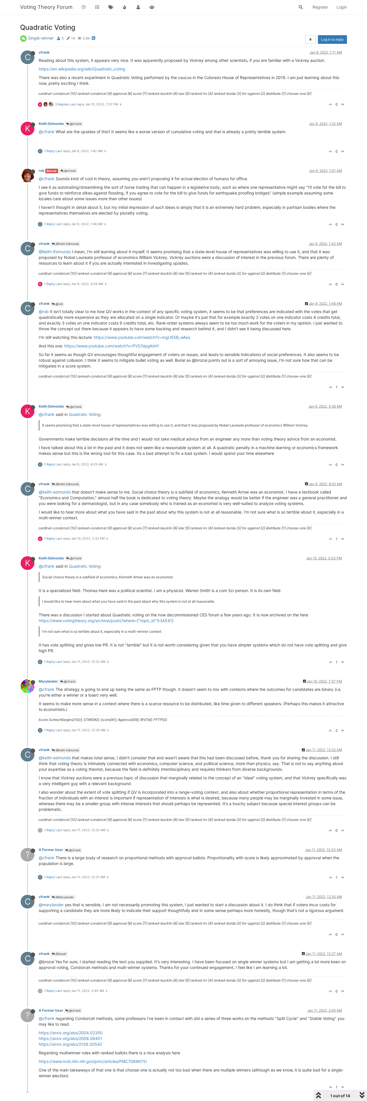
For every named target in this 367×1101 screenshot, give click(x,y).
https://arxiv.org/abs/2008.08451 (70, 1038)
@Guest (60, 953)
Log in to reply (332, 39)
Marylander (48, 681)
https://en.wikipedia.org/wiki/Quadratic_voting (82, 68)
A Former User (51, 850)
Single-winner (41, 38)
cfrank (44, 52)
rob (41, 170)
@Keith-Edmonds (55, 251)
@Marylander (64, 897)
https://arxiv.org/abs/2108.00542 (70, 1044)
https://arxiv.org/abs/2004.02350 (71, 1032)
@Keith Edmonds (67, 243)
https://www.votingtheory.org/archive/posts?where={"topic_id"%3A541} (106, 620)
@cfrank (75, 123)
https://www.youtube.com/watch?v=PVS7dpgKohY (111, 345)
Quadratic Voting (84, 414)
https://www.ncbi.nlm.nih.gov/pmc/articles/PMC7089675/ (93, 1061)
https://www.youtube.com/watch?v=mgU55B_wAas (142, 337)
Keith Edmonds (51, 123)
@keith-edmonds (55, 491)
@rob (59, 304)
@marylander (51, 904)
